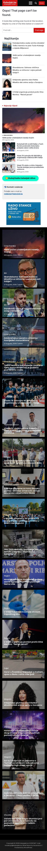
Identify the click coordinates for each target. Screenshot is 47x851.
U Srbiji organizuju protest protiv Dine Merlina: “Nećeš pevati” (23, 643)
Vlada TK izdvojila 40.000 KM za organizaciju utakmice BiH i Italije (30, 156)
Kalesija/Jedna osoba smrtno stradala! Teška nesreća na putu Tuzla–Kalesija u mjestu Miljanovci (28, 45)
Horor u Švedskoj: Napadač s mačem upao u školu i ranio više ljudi (23, 673)
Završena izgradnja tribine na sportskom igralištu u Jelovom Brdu (23, 461)
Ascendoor (37, 845)
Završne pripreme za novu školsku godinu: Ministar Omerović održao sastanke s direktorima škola (22, 490)
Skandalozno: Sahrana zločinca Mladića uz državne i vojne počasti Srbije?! (27, 70)
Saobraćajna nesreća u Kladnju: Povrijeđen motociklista (21, 339)
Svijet (6, 545)
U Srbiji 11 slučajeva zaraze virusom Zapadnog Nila (22, 612)
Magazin (7, 699)
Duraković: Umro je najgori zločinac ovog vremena (22, 309)
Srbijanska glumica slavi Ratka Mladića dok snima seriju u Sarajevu (23, 703)
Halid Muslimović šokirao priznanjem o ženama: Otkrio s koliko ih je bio (23, 794)
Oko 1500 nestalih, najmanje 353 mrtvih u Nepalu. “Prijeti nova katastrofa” (21, 551)
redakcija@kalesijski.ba (13, 194)
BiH (5, 273)
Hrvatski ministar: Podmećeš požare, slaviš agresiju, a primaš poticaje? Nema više (23, 581)
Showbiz (7, 727)
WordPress (28, 847)
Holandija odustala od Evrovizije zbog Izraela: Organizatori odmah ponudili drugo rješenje (22, 733)
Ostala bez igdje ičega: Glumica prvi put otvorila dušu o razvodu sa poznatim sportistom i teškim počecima (23, 822)
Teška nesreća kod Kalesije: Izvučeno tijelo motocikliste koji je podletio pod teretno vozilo (23, 367)
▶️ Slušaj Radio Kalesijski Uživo (20, 178)
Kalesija (7, 457)
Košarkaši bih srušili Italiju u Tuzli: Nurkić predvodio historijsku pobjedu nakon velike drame (30, 146)
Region (7, 576)
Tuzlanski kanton (11, 397)
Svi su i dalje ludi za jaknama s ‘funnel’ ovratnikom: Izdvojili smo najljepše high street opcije (21, 763)
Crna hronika (8, 135)
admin (20, 255)
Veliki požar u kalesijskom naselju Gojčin (18, 138)
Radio (42, 3)
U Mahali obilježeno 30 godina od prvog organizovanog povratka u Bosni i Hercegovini (21, 520)
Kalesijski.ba (9, 2)
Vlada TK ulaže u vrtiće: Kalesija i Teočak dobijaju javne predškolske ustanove (30, 167)
